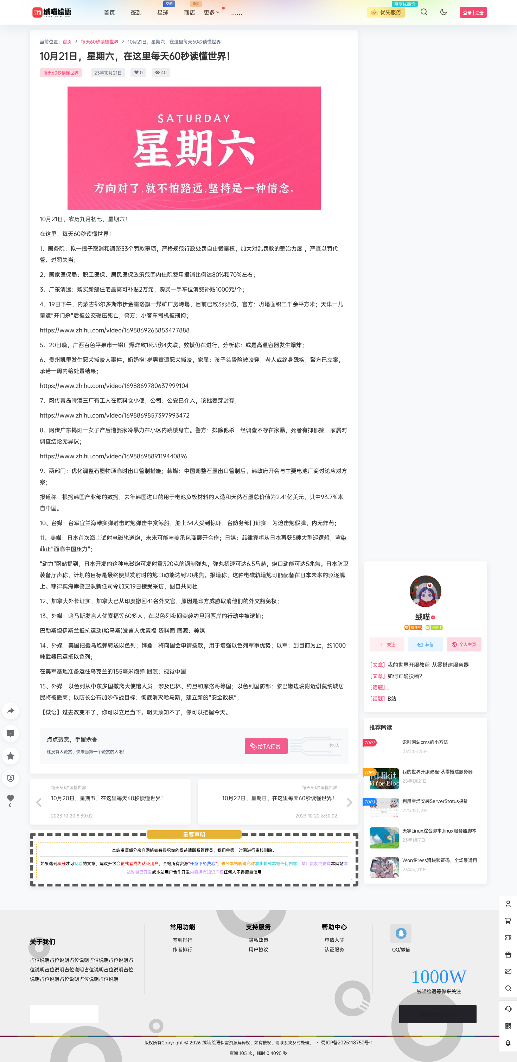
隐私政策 (258, 939)
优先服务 (390, 12)
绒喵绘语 (211, 1042)
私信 (429, 644)
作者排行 (182, 949)
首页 (67, 41)
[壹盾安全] (64, 1014)
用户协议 (258, 949)
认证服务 (334, 949)
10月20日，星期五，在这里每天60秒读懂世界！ (108, 798)
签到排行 (182, 939)
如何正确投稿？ (397, 676)
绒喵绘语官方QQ (438, 1014)
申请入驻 (334, 939)
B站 (383, 698)
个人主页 (467, 644)
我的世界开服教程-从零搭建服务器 (419, 664)
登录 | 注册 (473, 12)
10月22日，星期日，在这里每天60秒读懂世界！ (279, 798)
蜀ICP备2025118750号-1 (347, 1042)
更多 (209, 12)
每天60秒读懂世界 (100, 41)
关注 (391, 644)
